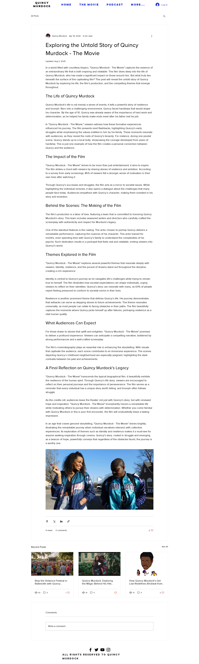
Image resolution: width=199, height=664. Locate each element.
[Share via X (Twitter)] (54, 521)
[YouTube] (102, 649)
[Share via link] (68, 521)
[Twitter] (96, 649)
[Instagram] (108, 649)
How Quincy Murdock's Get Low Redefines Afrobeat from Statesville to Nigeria (145, 582)
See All (165, 546)
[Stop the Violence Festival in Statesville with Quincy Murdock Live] (52, 564)
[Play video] (99, 479)
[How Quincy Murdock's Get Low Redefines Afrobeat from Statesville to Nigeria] (147, 564)
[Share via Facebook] (47, 521)
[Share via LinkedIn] (61, 521)
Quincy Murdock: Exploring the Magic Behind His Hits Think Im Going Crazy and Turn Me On (97, 582)
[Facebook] (90, 649)
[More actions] (151, 36)
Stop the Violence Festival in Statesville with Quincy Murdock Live (51, 582)
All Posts (35, 16)
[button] (164, 16)
